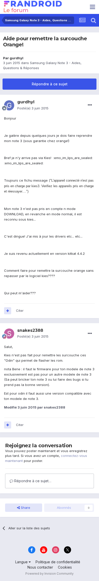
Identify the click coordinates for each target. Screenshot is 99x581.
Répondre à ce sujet (50, 84)
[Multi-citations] (7, 310)
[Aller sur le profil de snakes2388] (9, 333)
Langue (22, 562)
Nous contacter (40, 567)
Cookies (65, 567)
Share (25, 508)
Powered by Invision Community (49, 573)
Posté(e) (32, 108)
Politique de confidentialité (58, 562)
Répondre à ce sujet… (32, 481)
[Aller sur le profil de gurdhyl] (9, 105)
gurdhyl (16, 58)
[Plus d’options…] (90, 105)
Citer (20, 310)
